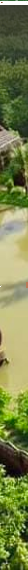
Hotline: (16, 0)
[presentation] (1, 286)
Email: (5, 0)
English (26, 0)
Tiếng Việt (24, 0)
